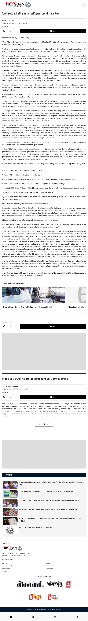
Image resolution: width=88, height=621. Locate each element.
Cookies (4, 571)
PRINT (54, 31)
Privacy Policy (6, 568)
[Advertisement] (44, 351)
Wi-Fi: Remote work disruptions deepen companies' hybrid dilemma (35, 379)
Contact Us (49, 566)
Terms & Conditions (8, 566)
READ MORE (44, 424)
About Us (4, 563)
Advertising (49, 568)
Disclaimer (49, 563)
